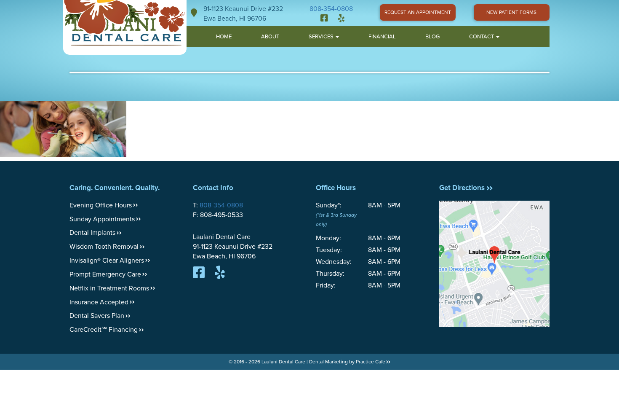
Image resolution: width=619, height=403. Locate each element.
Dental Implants (92, 232)
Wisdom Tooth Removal (104, 246)
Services (322, 36)
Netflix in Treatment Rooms (109, 288)
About (270, 36)
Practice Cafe (370, 362)
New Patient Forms (511, 12)
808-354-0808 (331, 9)
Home (224, 36)
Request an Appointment (417, 12)
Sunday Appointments (102, 219)
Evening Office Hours (100, 205)
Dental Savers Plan (96, 316)
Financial (382, 36)
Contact (482, 36)
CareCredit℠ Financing (103, 329)
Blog (432, 36)
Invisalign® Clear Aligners (106, 260)
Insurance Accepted (98, 302)
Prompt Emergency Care (105, 274)
